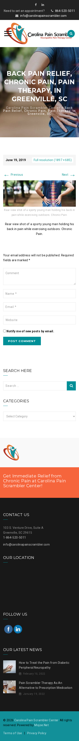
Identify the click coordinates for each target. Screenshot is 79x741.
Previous (13, 174)
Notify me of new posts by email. (30, 331)
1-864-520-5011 (14, 537)
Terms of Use (12, 733)
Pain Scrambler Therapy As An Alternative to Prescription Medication (45, 685)
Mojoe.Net (41, 725)
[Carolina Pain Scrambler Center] (39, 33)
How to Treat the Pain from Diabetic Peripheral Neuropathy (44, 665)
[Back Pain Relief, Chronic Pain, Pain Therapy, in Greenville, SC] (39, 193)
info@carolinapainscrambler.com (43, 15)
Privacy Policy (37, 733)
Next (69, 174)
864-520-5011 (65, 11)
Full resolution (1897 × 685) (53, 160)
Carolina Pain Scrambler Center (36, 720)
